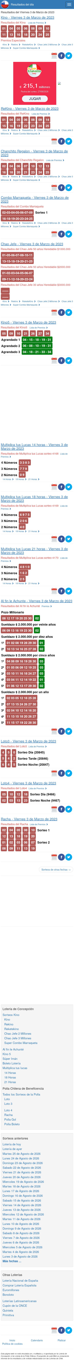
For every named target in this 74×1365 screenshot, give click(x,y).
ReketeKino (28, 44)
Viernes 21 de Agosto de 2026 (22, 1172)
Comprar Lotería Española (19, 1285)
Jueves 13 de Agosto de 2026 (22, 1209)
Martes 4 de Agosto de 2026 (21, 1252)
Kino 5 (7, 1054)
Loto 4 (7, 1110)
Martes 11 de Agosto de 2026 (21, 1219)
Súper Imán (10, 1058)
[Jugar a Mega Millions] (34, 83)
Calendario (37, 1340)
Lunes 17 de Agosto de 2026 (21, 1191)
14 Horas (7, 479)
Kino (5, 44)
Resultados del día (22, 4)
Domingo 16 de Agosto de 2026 (23, 1195)
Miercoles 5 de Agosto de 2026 (22, 1247)
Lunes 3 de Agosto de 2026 (20, 1256)
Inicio (12, 1340)
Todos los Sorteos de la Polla (21, 1094)
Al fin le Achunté (13, 1049)
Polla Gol (9, 1119)
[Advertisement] (37, 403)
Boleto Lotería (11, 1063)
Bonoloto (8, 1294)
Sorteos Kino (11, 1014)
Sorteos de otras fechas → (56, 869)
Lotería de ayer (12, 1149)
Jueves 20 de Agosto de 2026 (22, 1177)
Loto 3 (7, 1103)
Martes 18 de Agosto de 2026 (21, 1186)
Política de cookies (12, 1343)
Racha (8, 1115)
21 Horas (33, 479)
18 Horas (20, 479)
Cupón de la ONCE (15, 1305)
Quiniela (8, 1310)
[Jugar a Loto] (59, 83)
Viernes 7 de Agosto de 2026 (21, 1237)
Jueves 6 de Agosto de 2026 (21, 1242)
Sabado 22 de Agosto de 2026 (22, 1167)
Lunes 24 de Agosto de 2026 (21, 1158)
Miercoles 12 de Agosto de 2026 (23, 1214)
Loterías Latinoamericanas (20, 1301)
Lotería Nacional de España (20, 1280)
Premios (46, 606)
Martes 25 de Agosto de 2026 (21, 1153)
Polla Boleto (11, 1124)
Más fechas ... (12, 1261)
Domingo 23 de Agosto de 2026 (23, 1163)
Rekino (14, 44)
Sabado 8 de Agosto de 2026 (21, 1233)
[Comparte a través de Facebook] (61, 55)
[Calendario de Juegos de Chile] (54, 55)
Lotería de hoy (12, 1144)
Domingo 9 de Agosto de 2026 (22, 1228)
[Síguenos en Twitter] (68, 55)
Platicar (62, 1340)
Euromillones (11, 1290)
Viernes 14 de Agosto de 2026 (22, 1205)
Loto (6, 1099)
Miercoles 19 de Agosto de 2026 (23, 1181)
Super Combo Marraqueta (25, 47)
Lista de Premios (36, 22)
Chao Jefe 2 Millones (48, 44)
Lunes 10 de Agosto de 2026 (21, 1223)
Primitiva (8, 1315)
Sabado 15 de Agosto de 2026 (22, 1200)
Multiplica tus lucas (15, 1068)
